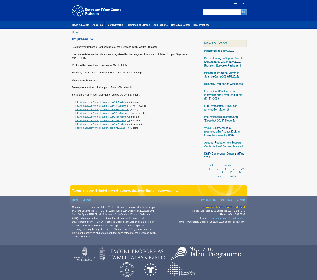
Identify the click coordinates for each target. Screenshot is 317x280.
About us (97, 25)
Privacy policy (208, 199)
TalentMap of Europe (138, 25)
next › (220, 176)
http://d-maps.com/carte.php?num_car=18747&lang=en (102, 120)
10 (242, 168)
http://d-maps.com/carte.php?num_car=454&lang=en (101, 106)
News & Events (80, 25)
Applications (160, 25)
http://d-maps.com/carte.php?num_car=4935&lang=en (102, 109)
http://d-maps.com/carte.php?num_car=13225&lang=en (102, 102)
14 (240, 172)
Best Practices (201, 25)
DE (243, 3)
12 (221, 172)
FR (235, 3)
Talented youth (114, 25)
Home (75, 32)
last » (233, 176)
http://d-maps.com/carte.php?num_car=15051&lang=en (102, 124)
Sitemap (87, 199)
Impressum (226, 199)
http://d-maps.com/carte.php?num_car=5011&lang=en (102, 128)
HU (228, 3)
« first (213, 165)
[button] (244, 12)
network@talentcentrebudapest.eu (227, 218)
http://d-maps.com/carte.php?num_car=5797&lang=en (102, 113)
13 (231, 172)
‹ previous (228, 165)
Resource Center (180, 25)
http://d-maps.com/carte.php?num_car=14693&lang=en (102, 117)
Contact (241, 199)
